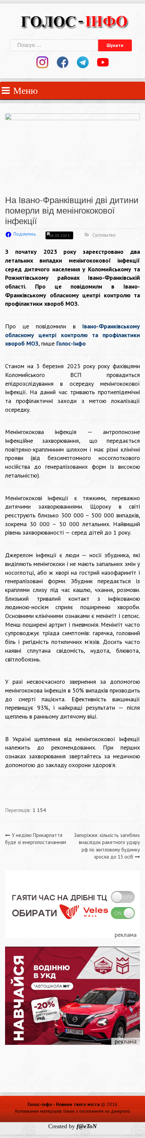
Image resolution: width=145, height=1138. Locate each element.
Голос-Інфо (71, 343)
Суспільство (104, 235)
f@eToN (87, 1126)
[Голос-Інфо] (74, 21)
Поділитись (24, 234)
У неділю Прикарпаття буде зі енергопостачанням (35, 838)
